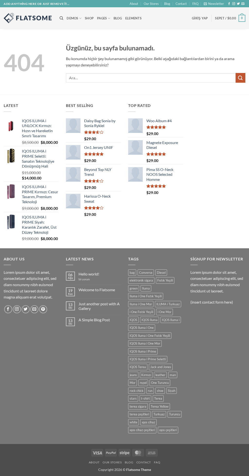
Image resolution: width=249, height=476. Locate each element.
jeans (133, 375)
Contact (181, 4)
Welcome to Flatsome (97, 289)
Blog (167, 4)
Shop (89, 18)
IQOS (133, 320)
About (134, 4)
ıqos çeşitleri (168, 430)
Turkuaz (159, 414)
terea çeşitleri (139, 414)
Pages (102, 18)
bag (132, 272)
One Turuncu (160, 383)
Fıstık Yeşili (165, 280)
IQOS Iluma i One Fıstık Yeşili (150, 336)
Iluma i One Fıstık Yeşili (146, 296)
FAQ (195, 4)
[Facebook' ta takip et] (229, 4)
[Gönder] (240, 77)
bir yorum (84, 279)
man (173, 375)
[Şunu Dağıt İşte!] (28, 18)
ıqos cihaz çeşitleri (142, 430)
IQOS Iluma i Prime (143, 351)
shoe (160, 391)
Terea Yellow (160, 406)
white (133, 422)
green (134, 288)
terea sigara (138, 406)
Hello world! (89, 274)
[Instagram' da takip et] (233, 4)
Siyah (171, 391)
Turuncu (174, 414)
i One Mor (164, 312)
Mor (132, 383)
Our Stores (151, 4)
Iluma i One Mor (141, 304)
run (150, 391)
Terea (158, 398)
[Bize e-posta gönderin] (242, 4)
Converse (145, 272)
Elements (133, 18)
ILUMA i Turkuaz (168, 304)
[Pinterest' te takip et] (43, 309)
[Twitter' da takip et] (238, 4)
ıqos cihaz (148, 422)
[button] (214, 3)
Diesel (161, 272)
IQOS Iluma (150, 320)
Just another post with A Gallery (99, 306)
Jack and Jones (160, 367)
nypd (143, 383)
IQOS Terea (138, 367)
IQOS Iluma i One (142, 328)
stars (133, 398)
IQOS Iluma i (170, 320)
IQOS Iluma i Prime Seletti (148, 359)
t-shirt (145, 398)
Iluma (146, 288)
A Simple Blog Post (94, 319)
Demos (72, 18)
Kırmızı (146, 375)
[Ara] (61, 18)
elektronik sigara (141, 280)
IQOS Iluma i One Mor (145, 343)
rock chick (136, 391)
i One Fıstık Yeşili (141, 312)
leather (160, 375)
